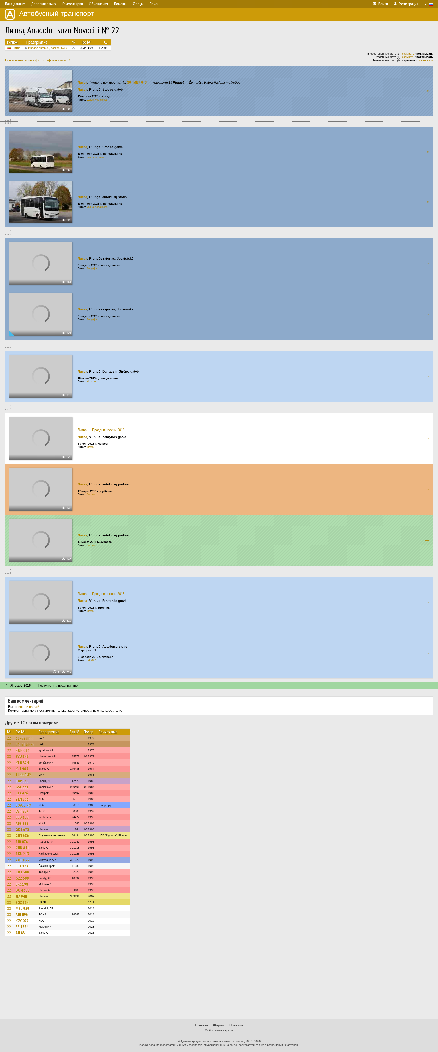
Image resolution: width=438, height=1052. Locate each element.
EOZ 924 (22, 902)
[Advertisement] (219, 979)
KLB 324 (22, 762)
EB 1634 (22, 926)
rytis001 (92, 660)
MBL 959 (22, 908)
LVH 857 (22, 811)
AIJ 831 (21, 932)
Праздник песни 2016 (108, 594)
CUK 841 (22, 847)
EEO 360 (22, 817)
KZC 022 (22, 920)
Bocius (91, 494)
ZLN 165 (22, 799)
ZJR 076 (22, 841)
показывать (425, 60)
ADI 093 (22, 914)
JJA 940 (21, 896)
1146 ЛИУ (23, 774)
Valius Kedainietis (97, 99)
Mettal (90, 447)
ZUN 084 (22, 750)
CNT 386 (22, 835)
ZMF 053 (22, 859)
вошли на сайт (29, 707)
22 (9, 738)
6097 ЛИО (23, 805)
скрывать (408, 53)
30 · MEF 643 (137, 82)
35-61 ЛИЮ (25, 744)
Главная (201, 1025)
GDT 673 (22, 829)
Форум (218, 1025)
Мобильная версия (219, 1030)
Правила (236, 1025)
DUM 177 (23, 890)
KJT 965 (22, 768)
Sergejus (92, 268)
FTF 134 (22, 865)
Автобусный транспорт (56, 13)
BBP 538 (22, 780)
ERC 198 (22, 884)
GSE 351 (22, 786)
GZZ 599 (22, 878)
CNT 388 (22, 871)
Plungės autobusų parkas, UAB (47, 47)
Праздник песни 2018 (108, 430)
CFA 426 (22, 792)
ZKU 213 (22, 853)
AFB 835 (22, 823)
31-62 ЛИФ (25, 738)
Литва (16, 47)
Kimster (91, 381)
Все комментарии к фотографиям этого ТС (38, 60)
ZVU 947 (22, 756)
